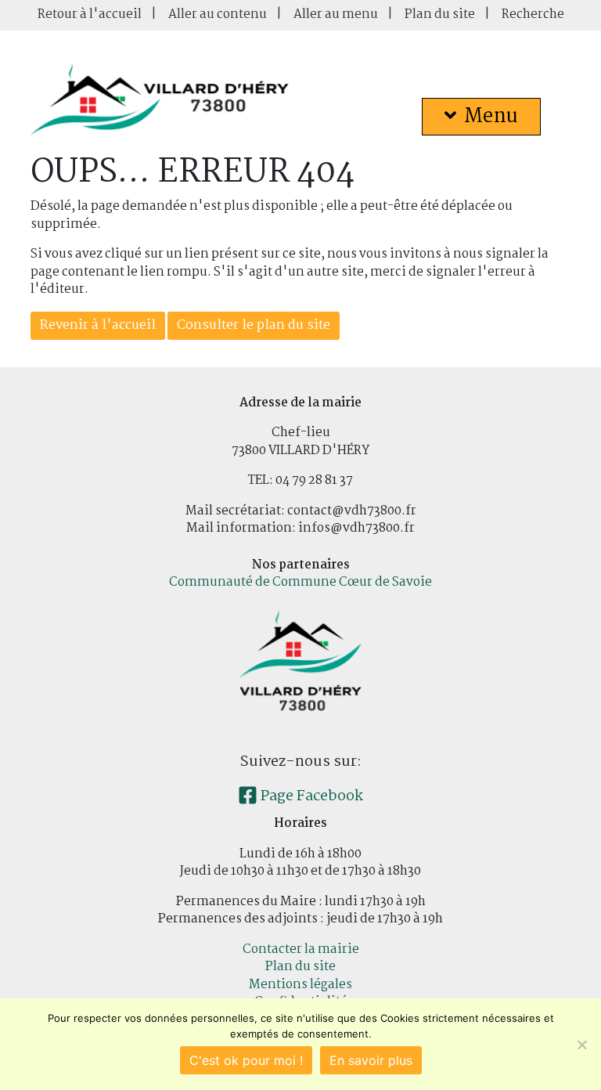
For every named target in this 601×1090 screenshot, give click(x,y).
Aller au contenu (217, 14)
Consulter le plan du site (253, 325)
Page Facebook (310, 796)
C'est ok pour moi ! (246, 1060)
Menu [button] (491, 116)
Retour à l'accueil (90, 14)
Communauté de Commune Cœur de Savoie (300, 582)
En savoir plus (370, 1060)
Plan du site (440, 14)
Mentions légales (300, 984)
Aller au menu (335, 14)
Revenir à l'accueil (98, 325)
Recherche (533, 14)
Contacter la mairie (301, 949)
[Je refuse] (581, 1044)
